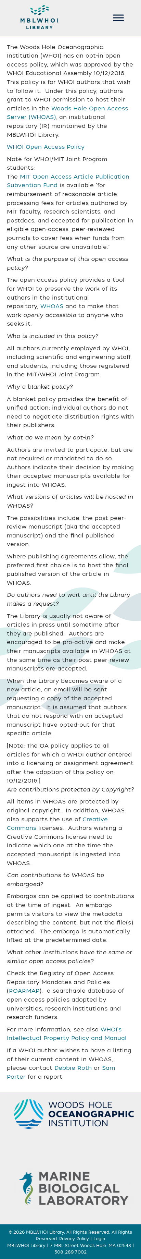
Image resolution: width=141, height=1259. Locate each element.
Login (99, 1239)
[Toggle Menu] (118, 17)
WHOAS (51, 306)
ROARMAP (24, 991)
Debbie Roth (73, 1068)
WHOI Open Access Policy (46, 147)
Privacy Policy (74, 1239)
